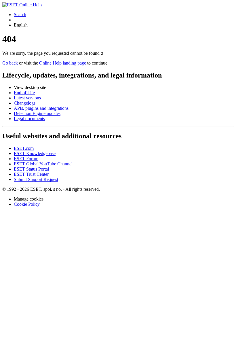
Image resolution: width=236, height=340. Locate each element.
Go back (10, 63)
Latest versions (27, 97)
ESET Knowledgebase (35, 153)
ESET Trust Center (31, 174)
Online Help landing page (62, 63)
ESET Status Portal (31, 169)
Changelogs (24, 103)
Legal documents (29, 118)
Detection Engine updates (37, 113)
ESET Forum (26, 158)
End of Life (24, 92)
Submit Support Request (36, 179)
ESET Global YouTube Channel (43, 163)
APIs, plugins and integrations (41, 108)
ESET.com (24, 148)
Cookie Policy (27, 204)
